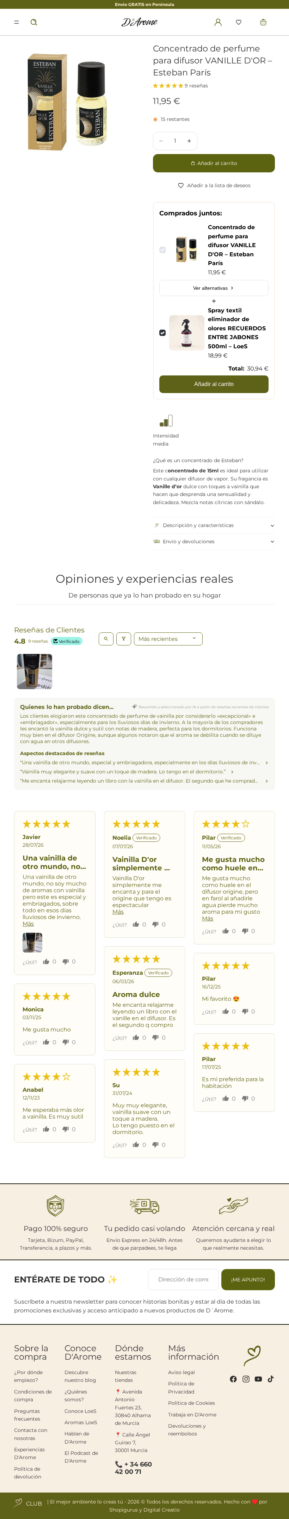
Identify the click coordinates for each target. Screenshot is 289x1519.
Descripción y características (198, 525)
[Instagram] (246, 1379)
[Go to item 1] (34, 671)
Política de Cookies (191, 1403)
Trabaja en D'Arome (192, 1414)
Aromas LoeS (80, 1422)
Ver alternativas (210, 288)
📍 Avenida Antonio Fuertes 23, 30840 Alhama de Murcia (133, 1408)
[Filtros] (123, 638)
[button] (238, 22)
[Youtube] (258, 1379)
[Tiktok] (270, 1379)
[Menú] (16, 22)
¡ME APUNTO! (248, 1279)
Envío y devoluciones (189, 541)
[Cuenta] (218, 22)
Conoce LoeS (80, 1411)
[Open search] (106, 638)
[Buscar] (34, 22)
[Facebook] (233, 1379)
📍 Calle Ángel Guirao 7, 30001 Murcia (132, 1443)
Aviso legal (181, 1372)
